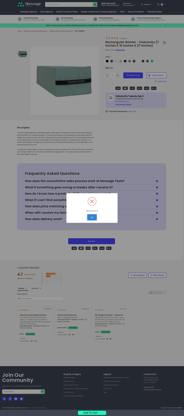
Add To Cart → (92, 412)
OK (92, 217)
